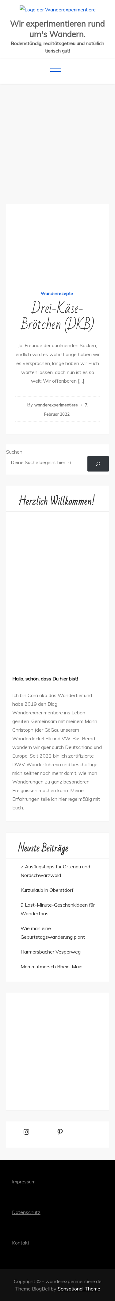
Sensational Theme (79, 1289)
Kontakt (20, 1243)
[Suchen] (98, 463)
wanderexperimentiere (56, 404)
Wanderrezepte (57, 293)
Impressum (24, 1181)
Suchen (14, 452)
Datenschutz (26, 1212)
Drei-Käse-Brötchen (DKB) (57, 317)
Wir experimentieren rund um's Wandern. (57, 29)
